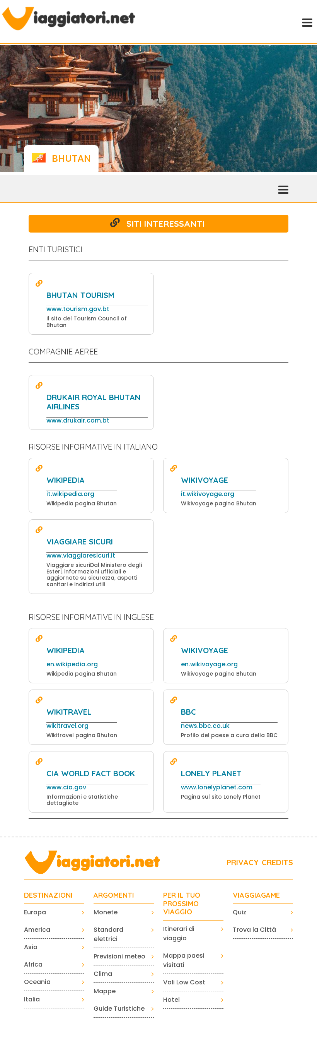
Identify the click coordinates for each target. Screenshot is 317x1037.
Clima (103, 973)
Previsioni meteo (119, 956)
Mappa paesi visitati (184, 960)
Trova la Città (254, 929)
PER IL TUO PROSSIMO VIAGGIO (181, 903)
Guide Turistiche (119, 1008)
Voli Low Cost (184, 982)
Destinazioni (48, 895)
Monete (106, 912)
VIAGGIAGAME (256, 895)
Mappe (105, 991)
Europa (35, 912)
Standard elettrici (108, 934)
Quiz (239, 912)
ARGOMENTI (114, 895)
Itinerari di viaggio (178, 933)
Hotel (171, 999)
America (37, 929)
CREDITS (277, 862)
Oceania (37, 981)
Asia (30, 947)
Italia (32, 999)
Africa (33, 964)
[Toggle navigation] (306, 21)
